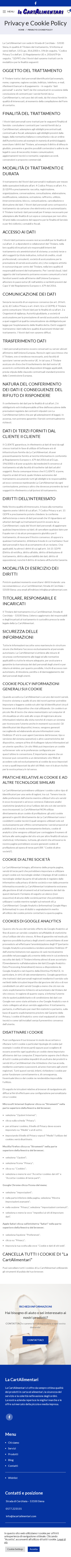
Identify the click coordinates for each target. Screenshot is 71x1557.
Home (21, 30)
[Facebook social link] (36, 3)
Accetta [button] (34, 1549)
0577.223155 (14, 1508)
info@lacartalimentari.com (21, 1516)
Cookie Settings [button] (15, 1549)
